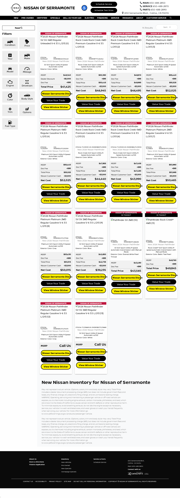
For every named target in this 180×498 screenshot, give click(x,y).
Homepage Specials (68, 472)
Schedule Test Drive (103, 10)
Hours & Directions (36, 462)
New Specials (66, 468)
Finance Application (37, 464)
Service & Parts (100, 459)
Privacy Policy (55, 481)
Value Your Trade (56, 100)
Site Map (68, 481)
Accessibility (41, 481)
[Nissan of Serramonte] (45, 7)
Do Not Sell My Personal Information (90, 481)
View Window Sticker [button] (56, 107)
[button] (84, 8)
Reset (18, 28)
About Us (32, 459)
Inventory (65, 459)
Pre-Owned (65, 465)
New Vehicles (66, 462)
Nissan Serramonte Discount (56, 93)
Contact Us (28, 481)
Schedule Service (104, 4)
